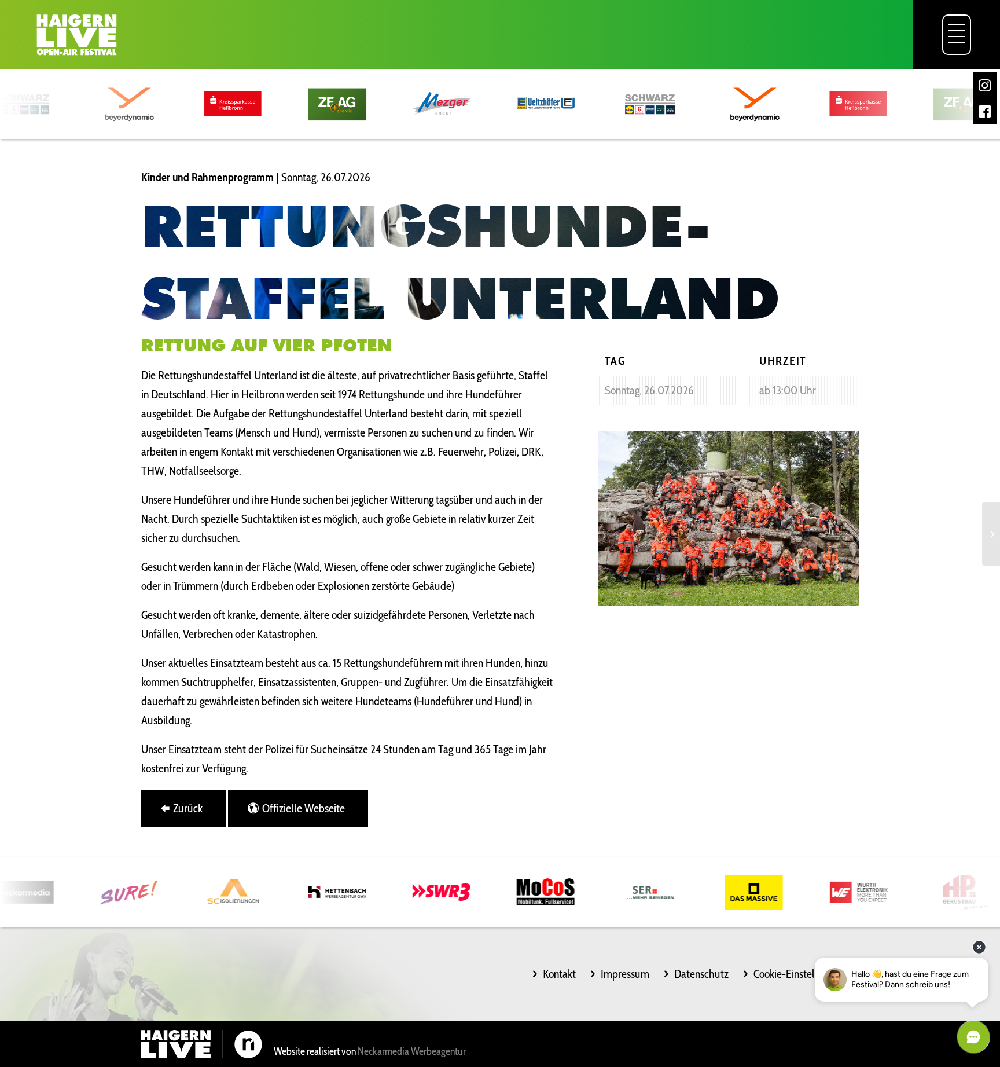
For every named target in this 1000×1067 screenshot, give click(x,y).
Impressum (625, 974)
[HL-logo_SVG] (76, 35)
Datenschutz (701, 974)
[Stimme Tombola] (991, 534)
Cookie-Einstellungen (798, 974)
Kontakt (559, 974)
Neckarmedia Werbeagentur (412, 1051)
